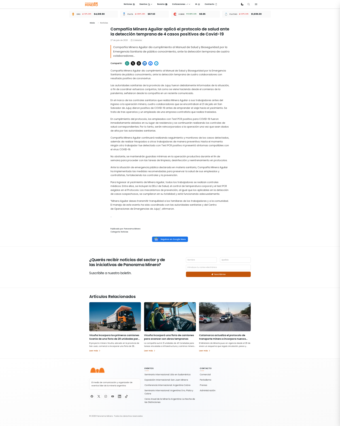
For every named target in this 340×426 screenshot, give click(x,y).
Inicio (92, 23)
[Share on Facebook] (150, 63)
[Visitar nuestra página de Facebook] (92, 396)
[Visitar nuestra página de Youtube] (112, 396)
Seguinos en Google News (173, 239)
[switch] (242, 4)
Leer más (93, 350)
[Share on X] (133, 63)
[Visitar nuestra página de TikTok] (126, 396)
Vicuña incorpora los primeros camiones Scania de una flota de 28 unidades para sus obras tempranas (114, 339)
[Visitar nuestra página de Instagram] (105, 396)
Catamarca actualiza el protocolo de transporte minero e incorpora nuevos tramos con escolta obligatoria (222, 339)
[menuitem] (129, 4)
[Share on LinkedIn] (145, 63)
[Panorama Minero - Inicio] (91, 4)
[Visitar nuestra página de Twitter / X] (98, 396)
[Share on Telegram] (156, 63)
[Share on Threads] (139, 63)
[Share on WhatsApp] (127, 63)
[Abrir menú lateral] (256, 4)
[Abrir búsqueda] (248, 4)
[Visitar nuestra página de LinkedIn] (119, 396)
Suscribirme (220, 274)
